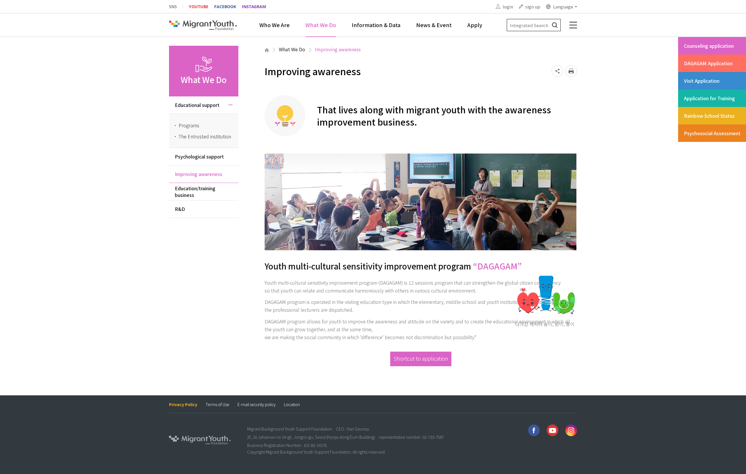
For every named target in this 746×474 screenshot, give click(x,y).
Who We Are (274, 25)
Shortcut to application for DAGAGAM (421, 360)
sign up (532, 6)
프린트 (571, 71)
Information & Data (376, 25)
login (508, 6)
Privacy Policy (183, 404)
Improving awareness (338, 49)
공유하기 (557, 71)
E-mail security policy (256, 404)
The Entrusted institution (205, 136)
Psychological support (199, 156)
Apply (474, 25)
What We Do (320, 25)
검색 (554, 25)
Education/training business (195, 191)
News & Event (434, 25)
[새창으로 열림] (534, 430)
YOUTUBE (198, 6)
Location (292, 404)
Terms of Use (217, 404)
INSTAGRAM (254, 6)
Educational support (197, 104)
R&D (180, 208)
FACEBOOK (225, 6)
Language (563, 6)
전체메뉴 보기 (573, 25)
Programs (189, 125)
